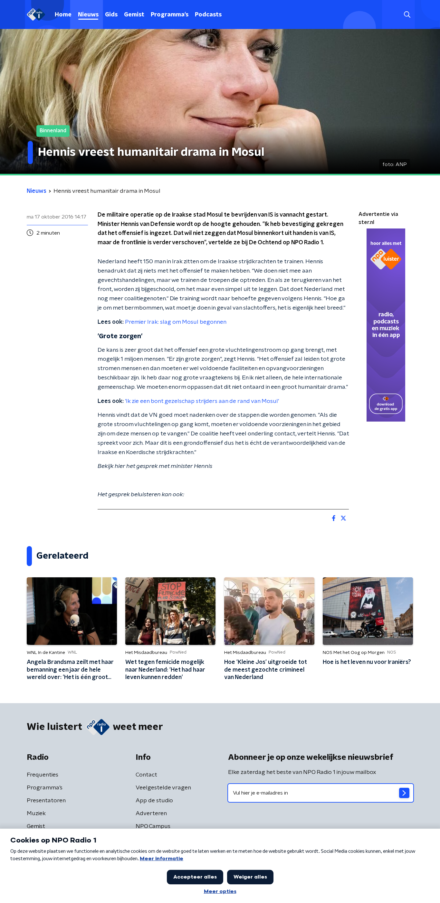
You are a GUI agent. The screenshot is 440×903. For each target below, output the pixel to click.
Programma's (169, 15)
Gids (111, 15)
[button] (407, 15)
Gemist (134, 15)
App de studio (154, 801)
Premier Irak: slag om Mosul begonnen (175, 322)
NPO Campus (153, 826)
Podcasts (208, 15)
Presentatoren (46, 801)
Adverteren (151, 813)
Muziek (36, 813)
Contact (146, 775)
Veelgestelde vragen (163, 788)
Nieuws (88, 15)
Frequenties (42, 775)
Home (63, 15)
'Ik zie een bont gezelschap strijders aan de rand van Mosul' (202, 401)
